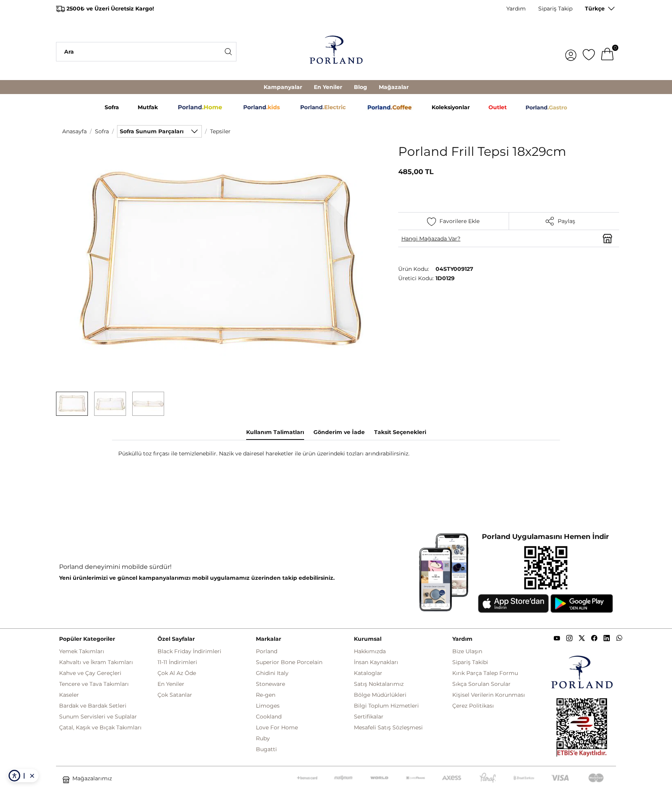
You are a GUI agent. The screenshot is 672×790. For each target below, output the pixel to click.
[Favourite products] (588, 51)
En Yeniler (328, 87)
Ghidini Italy (272, 673)
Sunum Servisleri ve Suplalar (98, 716)
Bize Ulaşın (467, 651)
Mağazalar (394, 87)
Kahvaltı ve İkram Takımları (96, 662)
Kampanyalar (283, 87)
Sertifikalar (368, 716)
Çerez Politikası (473, 705)
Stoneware (270, 683)
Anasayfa (74, 131)
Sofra (102, 131)
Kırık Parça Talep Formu (485, 673)
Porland (266, 651)
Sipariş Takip (555, 8)
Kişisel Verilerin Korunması (488, 694)
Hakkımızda (370, 651)
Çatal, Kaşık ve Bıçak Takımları (100, 727)
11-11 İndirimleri (177, 662)
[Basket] (607, 51)
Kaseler (69, 694)
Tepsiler (220, 131)
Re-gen (265, 694)
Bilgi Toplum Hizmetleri (386, 705)
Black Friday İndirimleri (189, 651)
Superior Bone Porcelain (289, 662)
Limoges (268, 705)
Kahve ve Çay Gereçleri (90, 673)
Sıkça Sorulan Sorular (481, 683)
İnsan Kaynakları (376, 662)
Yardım (516, 8)
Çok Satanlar (175, 694)
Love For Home (277, 727)
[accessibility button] (14, 775)
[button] (72, 404)
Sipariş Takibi (470, 662)
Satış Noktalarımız (379, 683)
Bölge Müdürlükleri (380, 694)
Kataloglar (368, 673)
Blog (360, 87)
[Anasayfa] (336, 52)
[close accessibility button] (32, 776)
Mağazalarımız (92, 778)
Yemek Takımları (81, 651)
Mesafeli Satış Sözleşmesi (388, 727)
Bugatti (266, 749)
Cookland (269, 716)
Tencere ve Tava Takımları (94, 683)
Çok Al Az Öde (177, 673)
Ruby (263, 738)
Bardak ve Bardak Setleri (92, 705)
